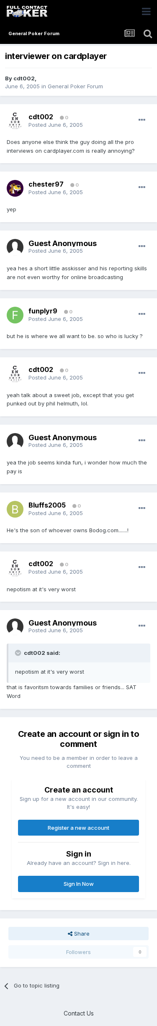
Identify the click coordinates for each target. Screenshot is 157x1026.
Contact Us (79, 1013)
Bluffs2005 (47, 505)
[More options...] (142, 120)
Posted (55, 124)
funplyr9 (42, 311)
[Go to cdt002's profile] (15, 121)
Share (81, 933)
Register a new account (78, 827)
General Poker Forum (75, 86)
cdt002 (24, 78)
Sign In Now (79, 883)
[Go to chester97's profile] (15, 188)
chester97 (46, 184)
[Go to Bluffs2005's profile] (15, 509)
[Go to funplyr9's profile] (15, 315)
